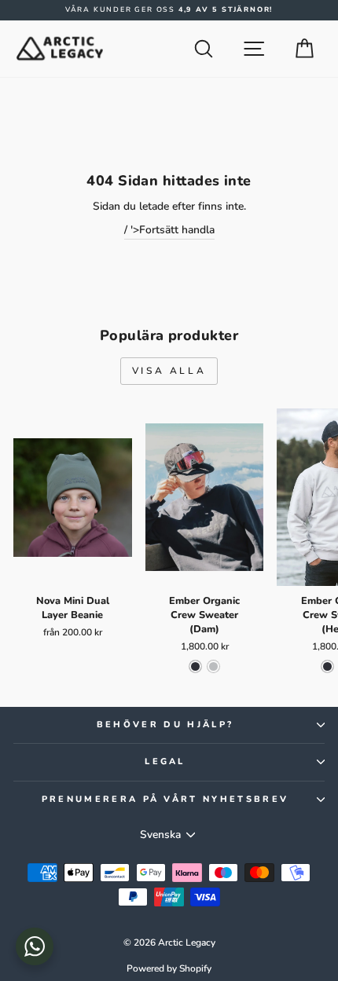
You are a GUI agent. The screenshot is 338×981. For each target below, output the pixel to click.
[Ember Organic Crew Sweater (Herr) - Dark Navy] (327, 666)
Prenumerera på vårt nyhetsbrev (165, 799)
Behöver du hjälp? (165, 724)
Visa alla (169, 370)
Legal (165, 761)
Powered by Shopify (169, 968)
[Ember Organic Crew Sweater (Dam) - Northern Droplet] (213, 666)
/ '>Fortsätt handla (169, 229)
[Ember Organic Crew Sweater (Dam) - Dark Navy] (195, 666)
